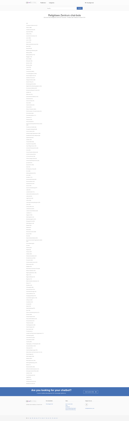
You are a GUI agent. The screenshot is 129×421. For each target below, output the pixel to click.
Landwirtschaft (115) (30, 191)
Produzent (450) (29, 260)
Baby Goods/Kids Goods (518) (32, 44)
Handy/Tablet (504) (30, 141)
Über (67, 405)
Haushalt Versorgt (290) (31, 143)
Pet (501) (28, 245)
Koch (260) (28, 175)
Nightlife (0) (28, 377)
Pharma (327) (29, 247)
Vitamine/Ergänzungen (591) (32, 350)
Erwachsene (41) (29, 98)
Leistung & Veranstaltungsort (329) (33, 202)
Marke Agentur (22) (30, 217)
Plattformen (43, 3)
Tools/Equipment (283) (30, 325)
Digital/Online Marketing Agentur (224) (34, 86)
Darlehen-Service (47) (30, 77)
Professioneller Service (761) (31, 262)
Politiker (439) (29, 253)
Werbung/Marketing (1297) (31, 362)
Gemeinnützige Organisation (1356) (33, 133)
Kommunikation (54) (30, 181)
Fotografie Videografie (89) (31, 129)
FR (32, 418)
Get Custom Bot (89, 392)
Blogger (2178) (29, 56)
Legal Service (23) (29, 198)
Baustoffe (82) (29, 48)
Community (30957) (30, 71)
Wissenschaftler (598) (30, 366)
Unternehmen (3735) (30, 337)
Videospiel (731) (29, 348)
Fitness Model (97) (30, 121)
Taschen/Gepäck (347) (30, 316)
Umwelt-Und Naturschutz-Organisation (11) (35, 333)
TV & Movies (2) (29, 331)
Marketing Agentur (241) (31, 219)
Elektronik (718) (29, 94)
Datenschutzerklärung (71, 409)
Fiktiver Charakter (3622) (31, 109)
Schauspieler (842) (29, 287)
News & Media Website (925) (32, 238)
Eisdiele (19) (28, 92)
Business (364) (29, 65)
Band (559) (28, 46)
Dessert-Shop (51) (29, 81)
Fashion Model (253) (30, 105)
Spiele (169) (28, 306)
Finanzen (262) (29, 119)
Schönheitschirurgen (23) (31, 291)
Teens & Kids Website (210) (31, 318)
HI (48, 418)
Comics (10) (28, 69)
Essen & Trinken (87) (30, 100)
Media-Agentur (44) (30, 223)
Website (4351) (29, 358)
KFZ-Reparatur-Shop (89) (31, 169)
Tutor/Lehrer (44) (29, 329)
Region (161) (28, 274)
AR (54, 418)
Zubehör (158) (29, 373)
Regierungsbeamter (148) (31, 272)
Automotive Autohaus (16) (31, 35)
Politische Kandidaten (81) (31, 256)
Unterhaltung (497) (30, 335)
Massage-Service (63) (30, 221)
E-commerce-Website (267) (31, 88)
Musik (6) (28, 235)
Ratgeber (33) (29, 266)
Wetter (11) (28, 364)
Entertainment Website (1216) (32, 96)
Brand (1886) (28, 58)
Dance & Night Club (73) (31, 75)
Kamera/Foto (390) (30, 164)
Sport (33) (28, 310)
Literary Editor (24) (30, 206)
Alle (27, 23)
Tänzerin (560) (29, 314)
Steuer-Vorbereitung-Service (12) (32, 312)
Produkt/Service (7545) (30, 258)
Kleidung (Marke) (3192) (31, 173)
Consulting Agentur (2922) (31, 73)
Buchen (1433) (29, 63)
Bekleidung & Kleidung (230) (31, 50)
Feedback (68, 406)
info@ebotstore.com (89, 408)
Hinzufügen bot (90, 3)
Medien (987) (28, 225)
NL (36, 418)
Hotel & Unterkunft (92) (31, 154)
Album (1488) (29, 27)
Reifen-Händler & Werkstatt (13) (32, 281)
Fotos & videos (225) (30, 131)
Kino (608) (28, 171)
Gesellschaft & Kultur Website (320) (33, 135)
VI (40, 418)
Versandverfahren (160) (31, 345)
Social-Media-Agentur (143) (31, 297)
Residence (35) (29, 285)
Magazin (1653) (29, 215)
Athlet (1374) (28, 33)
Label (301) (28, 189)
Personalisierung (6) (30, 243)
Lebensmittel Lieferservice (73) (32, 194)
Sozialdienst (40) (29, 302)
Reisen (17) (28, 283)
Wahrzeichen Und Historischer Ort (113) (34, 352)
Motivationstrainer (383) (31, 231)
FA (46, 418)
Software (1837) (29, 299)
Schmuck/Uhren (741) (30, 289)
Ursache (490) (29, 341)
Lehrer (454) (28, 200)
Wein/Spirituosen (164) (30, 360)
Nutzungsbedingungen (71, 408)
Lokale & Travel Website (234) (32, 210)
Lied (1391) (28, 204)
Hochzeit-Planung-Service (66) (32, 148)
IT (44, 418)
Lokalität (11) (28, 212)
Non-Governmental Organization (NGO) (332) (34, 240)
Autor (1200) (28, 40)
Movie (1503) (28, 233)
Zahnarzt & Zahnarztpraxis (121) (32, 368)
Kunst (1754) (28, 185)
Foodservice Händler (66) (31, 127)
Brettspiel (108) (29, 61)
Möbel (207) (28, 227)
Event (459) (28, 102)
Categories (51, 3)
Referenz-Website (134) (30, 270)
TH (52, 418)
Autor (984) (28, 38)
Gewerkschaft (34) (29, 137)
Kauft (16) (28, 166)
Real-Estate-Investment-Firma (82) (33, 268)
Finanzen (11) (29, 117)
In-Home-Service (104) (30, 156)
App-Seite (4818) (29, 31)
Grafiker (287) (29, 139)
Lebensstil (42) (29, 196)
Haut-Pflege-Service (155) (31, 146)
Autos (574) (28, 42)
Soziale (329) (28, 304)
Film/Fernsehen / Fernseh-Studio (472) (34, 111)
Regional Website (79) (30, 276)
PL (50, 418)
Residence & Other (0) (30, 383)
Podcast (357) (29, 251)
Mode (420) (28, 229)
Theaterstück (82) (29, 322)
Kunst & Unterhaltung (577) (31, 187)
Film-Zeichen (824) (29, 113)
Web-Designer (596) (30, 356)
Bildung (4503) (29, 52)
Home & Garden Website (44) (32, 152)
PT (39, 418)
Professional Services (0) (31, 381)
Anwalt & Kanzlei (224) (30, 29)
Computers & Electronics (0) (31, 25)
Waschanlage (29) (29, 354)
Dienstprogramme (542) (31, 84)
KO (43, 418)
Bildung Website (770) (30, 54)
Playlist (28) (28, 249)
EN (34, 418)
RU (30, 418)
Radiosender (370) (29, 264)
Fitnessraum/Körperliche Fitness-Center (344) (34, 124)
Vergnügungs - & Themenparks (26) (33, 343)
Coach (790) (28, 67)
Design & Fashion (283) (30, 79)
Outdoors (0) (28, 379)
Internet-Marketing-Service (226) (32, 160)
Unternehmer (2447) (30, 339)
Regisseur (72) (29, 279)
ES (56, 418)
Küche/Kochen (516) (30, 183)
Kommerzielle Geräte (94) (31, 179)
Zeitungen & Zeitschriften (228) (32, 371)
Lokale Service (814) (30, 208)
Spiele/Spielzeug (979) (30, 308)
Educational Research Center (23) (32, 90)
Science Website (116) (30, 293)
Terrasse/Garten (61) (30, 320)
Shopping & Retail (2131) (31, 295)
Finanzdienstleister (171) (31, 115)
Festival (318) (28, 107)
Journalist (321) (29, 162)
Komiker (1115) (29, 177)
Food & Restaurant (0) (30, 375)
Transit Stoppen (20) (30, 327)
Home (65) (28, 150)
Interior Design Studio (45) (31, 158)
